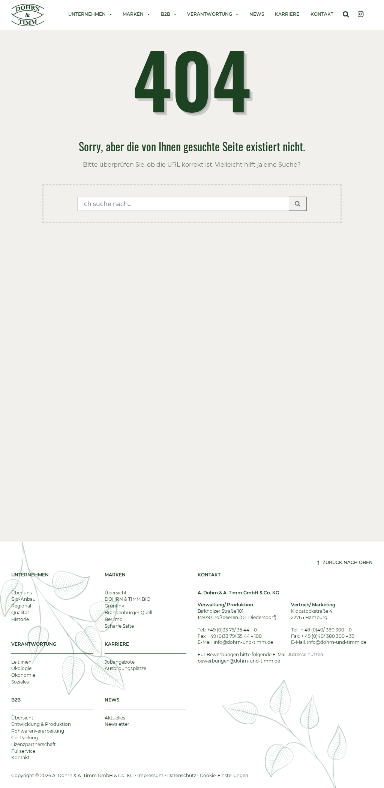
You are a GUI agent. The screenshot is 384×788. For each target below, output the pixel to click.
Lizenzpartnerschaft (33, 744)
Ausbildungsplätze (125, 668)
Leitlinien (21, 662)
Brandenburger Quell (128, 612)
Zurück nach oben (347, 562)
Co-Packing (24, 737)
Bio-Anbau (23, 599)
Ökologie (21, 668)
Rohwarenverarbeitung (37, 731)
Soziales (20, 682)
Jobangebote (120, 662)
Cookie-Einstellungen (224, 775)
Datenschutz (181, 775)
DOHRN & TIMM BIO (127, 599)
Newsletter (117, 724)
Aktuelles (115, 718)
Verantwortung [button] (209, 14)
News (256, 14)
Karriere (287, 14)
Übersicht (116, 592)
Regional (21, 606)
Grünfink (114, 606)
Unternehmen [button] (87, 14)
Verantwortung (33, 644)
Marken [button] (133, 14)
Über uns (21, 592)
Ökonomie (23, 675)
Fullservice (23, 751)
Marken (115, 575)
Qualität (20, 612)
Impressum (150, 775)
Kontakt (321, 14)
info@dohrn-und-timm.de (243, 642)
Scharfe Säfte (119, 626)
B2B (16, 700)
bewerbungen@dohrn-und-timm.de (239, 661)
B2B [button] (165, 14)
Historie (20, 619)
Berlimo (114, 619)
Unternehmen (30, 575)
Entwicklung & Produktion (41, 724)
